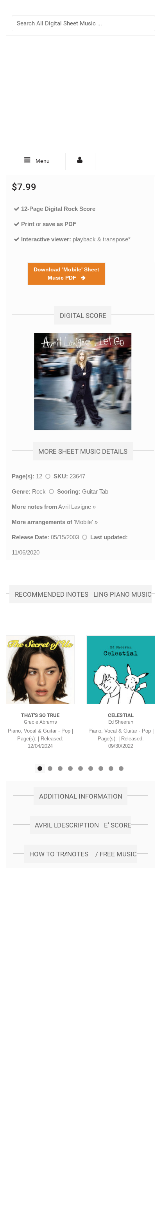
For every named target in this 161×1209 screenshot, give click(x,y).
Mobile (83, 522)
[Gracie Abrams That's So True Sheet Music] (40, 670)
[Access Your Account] (80, 161)
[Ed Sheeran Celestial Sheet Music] (121, 670)
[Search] (147, 10)
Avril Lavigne (74, 506)
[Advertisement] (80, 94)
